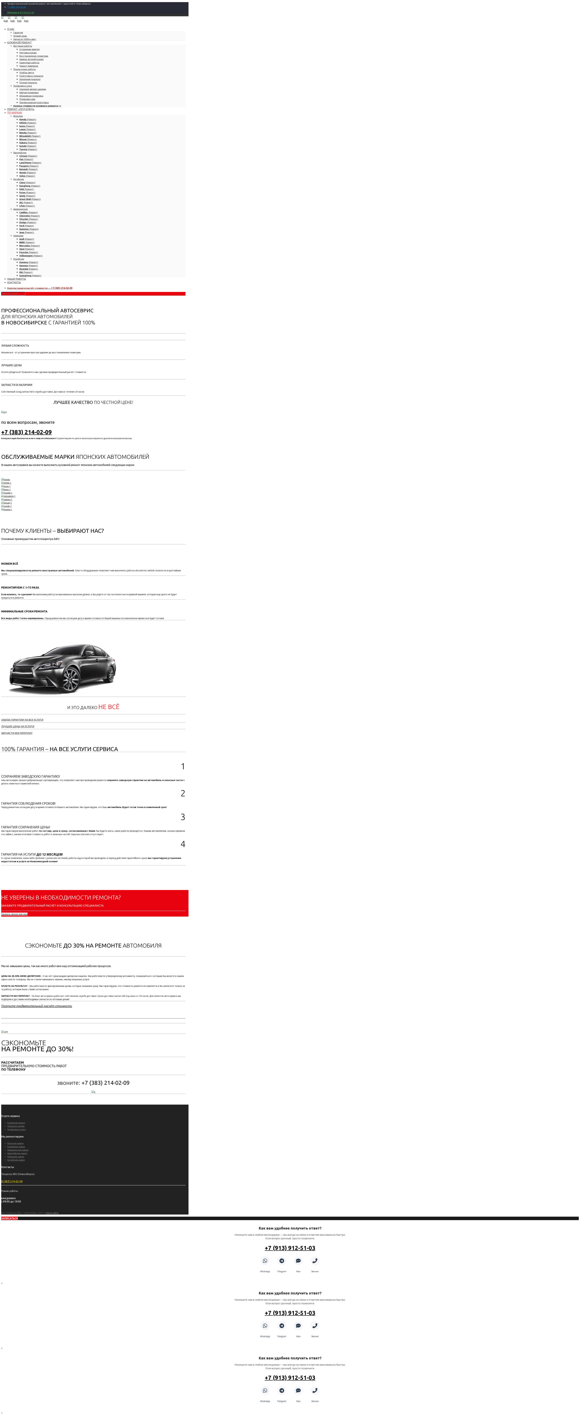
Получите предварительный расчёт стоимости (36, 1006)
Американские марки (18, 1150)
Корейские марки (16, 1146)
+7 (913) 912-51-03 (290, 1248)
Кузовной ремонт (16, 1122)
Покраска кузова (15, 1126)
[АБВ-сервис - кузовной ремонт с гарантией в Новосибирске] (14, 20)
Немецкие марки (15, 1156)
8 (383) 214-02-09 (12, 1181)
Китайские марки (16, 1160)
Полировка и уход (16, 1129)
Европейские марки (17, 1153)
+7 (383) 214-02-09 (16, 7)
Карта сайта (52, 1212)
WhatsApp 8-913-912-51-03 (20, 12)
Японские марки (15, 1143)
